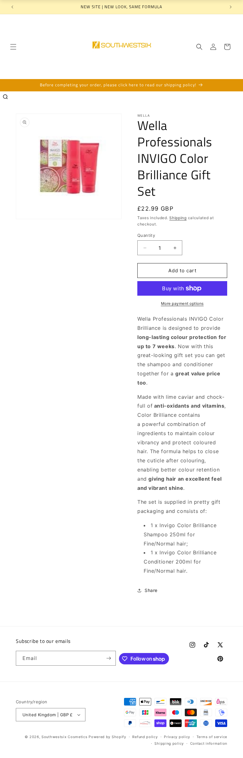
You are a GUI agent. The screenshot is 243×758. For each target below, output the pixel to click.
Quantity (146, 235)
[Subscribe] (108, 658)
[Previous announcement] (12, 7)
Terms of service (211, 737)
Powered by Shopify (107, 737)
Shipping (178, 217)
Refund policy (145, 737)
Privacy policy (177, 737)
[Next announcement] (231, 7)
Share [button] (151, 590)
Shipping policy (169, 743)
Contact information (208, 743)
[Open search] (5, 96)
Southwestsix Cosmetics (65, 737)
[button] (13, 47)
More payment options (182, 303)
